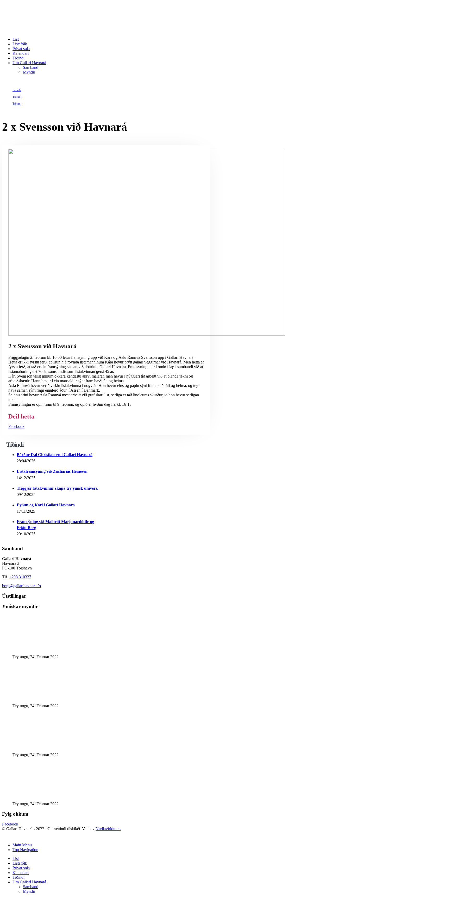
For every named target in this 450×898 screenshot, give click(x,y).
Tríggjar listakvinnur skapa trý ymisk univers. (57, 488)
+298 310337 (20, 577)
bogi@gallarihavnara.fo (21, 586)
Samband (30, 67)
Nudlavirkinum (108, 829)
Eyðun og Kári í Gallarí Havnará (46, 505)
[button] (5, 836)
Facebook (16, 426)
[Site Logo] (62, 30)
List (15, 39)
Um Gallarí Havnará (29, 62)
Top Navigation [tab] (25, 849)
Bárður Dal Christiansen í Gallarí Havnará (54, 454)
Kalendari (20, 53)
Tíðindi (18, 58)
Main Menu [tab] (22, 845)
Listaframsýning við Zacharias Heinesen (52, 471)
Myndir (29, 72)
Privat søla (21, 48)
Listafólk (19, 44)
